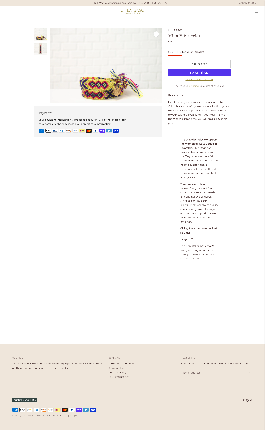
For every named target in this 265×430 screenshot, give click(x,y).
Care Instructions (118, 377)
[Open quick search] (249, 11)
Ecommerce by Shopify (65, 415)
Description (175, 95)
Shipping (194, 86)
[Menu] (8, 11)
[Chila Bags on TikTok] (251, 400)
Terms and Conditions (121, 363)
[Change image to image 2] (40, 49)
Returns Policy (117, 372)
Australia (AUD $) (247, 3)
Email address (191, 369)
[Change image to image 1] (40, 34)
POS (45, 415)
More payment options (199, 79)
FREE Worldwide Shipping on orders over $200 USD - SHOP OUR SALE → (132, 3)
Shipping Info (116, 368)
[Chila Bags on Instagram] (247, 400)
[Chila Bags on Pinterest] (244, 400)
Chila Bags (175, 30)
